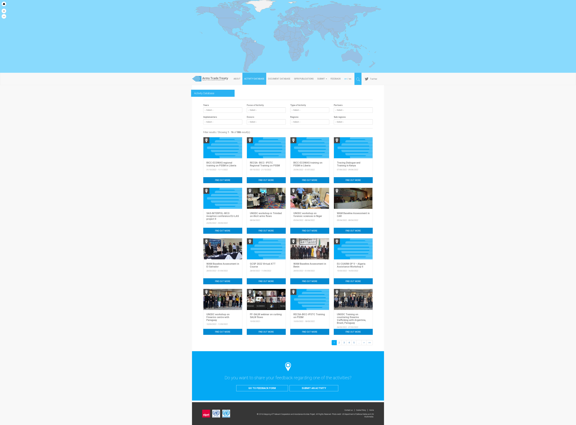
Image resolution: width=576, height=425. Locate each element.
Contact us (348, 410)
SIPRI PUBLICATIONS (304, 79)
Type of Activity (298, 105)
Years (206, 105)
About (237, 79)
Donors (250, 117)
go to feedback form (262, 388)
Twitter (373, 79)
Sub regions (340, 117)
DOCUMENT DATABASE (279, 79)
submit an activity (314, 388)
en (345, 79)
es (350, 79)
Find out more (222, 180)
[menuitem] (310, 31)
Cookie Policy (361, 410)
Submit (321, 79)
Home (371, 410)
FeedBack (336, 79)
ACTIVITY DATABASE (254, 79)
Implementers (210, 117)
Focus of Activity (255, 105)
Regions (294, 117)
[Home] (212, 79)
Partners (338, 105)
